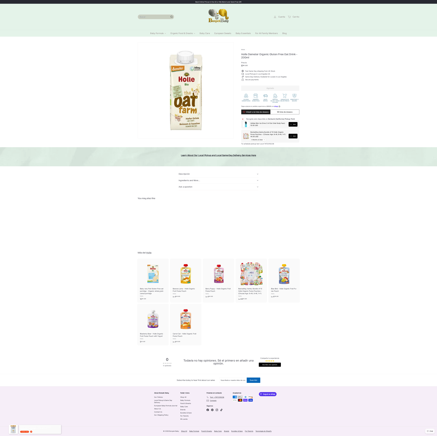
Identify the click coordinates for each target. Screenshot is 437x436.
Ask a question (185, 187)
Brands (182, 410)
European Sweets (222, 33)
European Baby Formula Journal (165, 406)
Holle (148, 252)
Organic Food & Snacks (181, 33)
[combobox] (156, 16)
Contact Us (158, 412)
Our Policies (158, 397)
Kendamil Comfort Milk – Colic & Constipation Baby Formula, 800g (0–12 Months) (34, 427)
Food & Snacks (185, 403)
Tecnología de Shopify (263, 431)
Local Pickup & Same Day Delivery (163, 401)
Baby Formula (157, 33)
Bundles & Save (186, 413)
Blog (284, 33)
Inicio (243, 49)
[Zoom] (186, 90)
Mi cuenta (183, 419)
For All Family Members (266, 33)
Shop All (183, 397)
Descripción (184, 174)
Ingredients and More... (189, 180)
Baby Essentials (243, 33)
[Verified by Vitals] (31, 430)
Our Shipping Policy (161, 415)
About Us (157, 409)
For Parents (184, 416)
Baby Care (205, 33)
